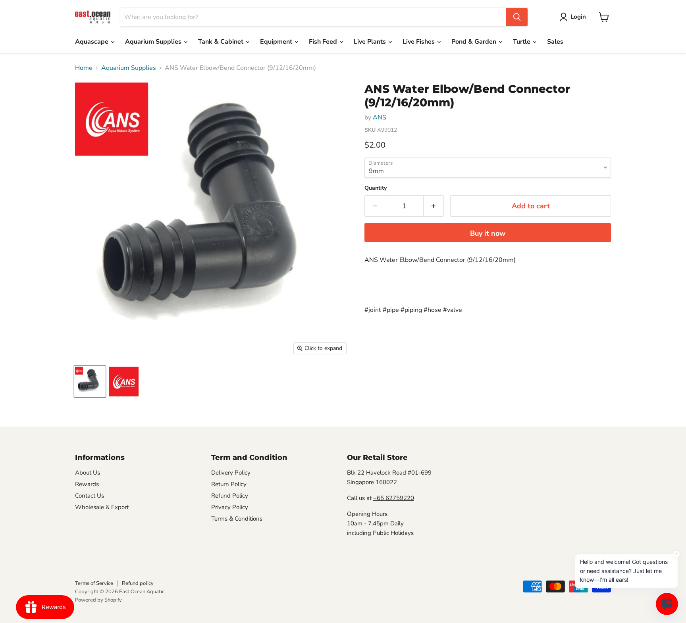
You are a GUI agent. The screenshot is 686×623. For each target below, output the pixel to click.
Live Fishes (419, 41)
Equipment (277, 41)
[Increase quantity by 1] (434, 206)
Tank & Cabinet (221, 41)
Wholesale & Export (102, 507)
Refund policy (138, 583)
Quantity (375, 188)
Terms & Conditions (236, 519)
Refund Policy (229, 496)
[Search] (517, 17)
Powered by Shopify (98, 600)
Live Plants (370, 41)
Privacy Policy (229, 507)
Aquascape (92, 41)
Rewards (87, 484)
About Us (87, 473)
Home (83, 67)
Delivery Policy (231, 473)
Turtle (522, 41)
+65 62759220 (393, 498)
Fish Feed (324, 41)
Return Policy (229, 484)
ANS (379, 117)
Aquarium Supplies (154, 41)
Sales (555, 41)
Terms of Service (94, 583)
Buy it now (487, 233)
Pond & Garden (474, 41)
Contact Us (89, 496)
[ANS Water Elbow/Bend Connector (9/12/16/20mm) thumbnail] (90, 381)
